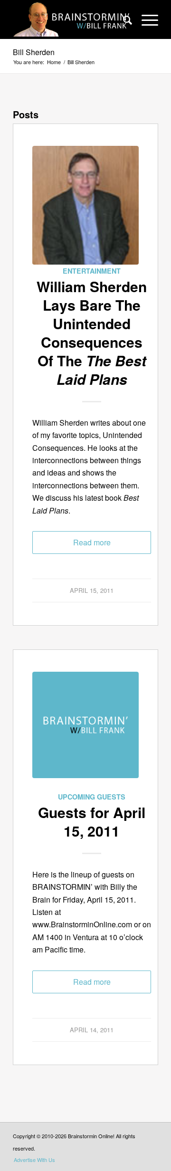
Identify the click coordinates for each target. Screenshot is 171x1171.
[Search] (123, 19)
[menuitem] (123, 19)
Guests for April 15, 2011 (91, 821)
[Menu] (145, 19)
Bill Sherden (34, 52)
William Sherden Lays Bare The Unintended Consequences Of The (92, 332)
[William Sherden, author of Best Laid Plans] (85, 205)
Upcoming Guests (91, 796)
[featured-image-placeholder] (85, 731)
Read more (92, 542)
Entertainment (92, 271)
